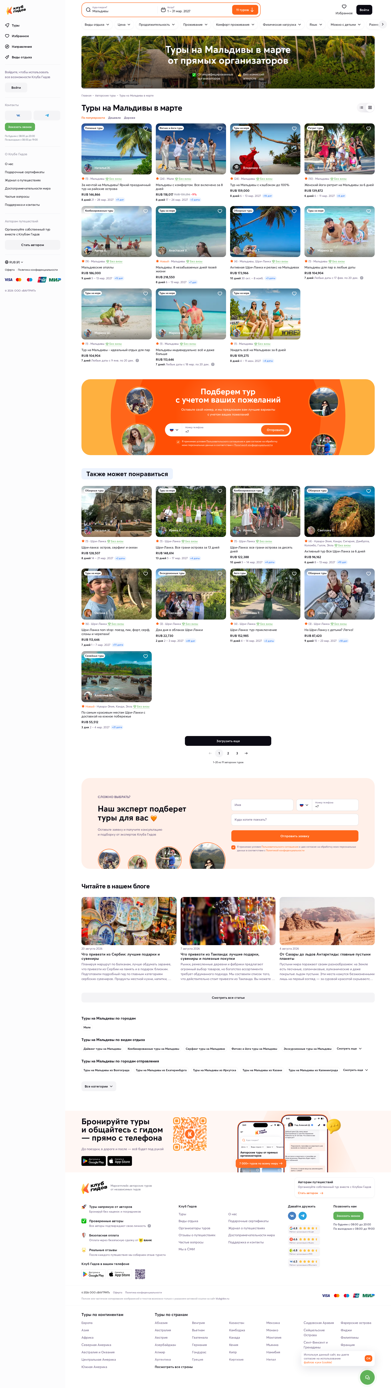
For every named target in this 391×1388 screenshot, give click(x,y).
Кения (233, 1345)
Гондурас (199, 1352)
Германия (199, 1345)
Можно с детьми (343, 24)
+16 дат (267, 195)
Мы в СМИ (187, 1249)
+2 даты (120, 558)
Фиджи (346, 1330)
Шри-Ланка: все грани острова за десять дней (261, 549)
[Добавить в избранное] (145, 128)
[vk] (18, 115)
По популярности (93, 117)
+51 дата (118, 644)
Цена (121, 24)
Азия (85, 1330)
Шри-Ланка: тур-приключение (253, 630)
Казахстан (236, 1323)
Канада (234, 1337)
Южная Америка (94, 1367)
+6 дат (341, 195)
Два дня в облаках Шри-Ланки (179, 630)
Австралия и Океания (98, 1352)
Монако (272, 1330)
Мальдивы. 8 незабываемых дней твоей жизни (186, 269)
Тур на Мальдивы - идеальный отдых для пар (115, 350)
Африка (87, 1337)
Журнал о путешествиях (23, 180)
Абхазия (161, 1323)
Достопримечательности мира (27, 188)
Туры (16, 25)
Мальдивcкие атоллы (97, 267)
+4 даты (268, 360)
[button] (172, 429)
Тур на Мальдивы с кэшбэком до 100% (259, 185)
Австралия (163, 1330)
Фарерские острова (356, 1323)
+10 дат (342, 562)
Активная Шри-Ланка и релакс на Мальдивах (264, 267)
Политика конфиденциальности (38, 269)
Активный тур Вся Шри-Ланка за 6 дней (334, 551)
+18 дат (343, 640)
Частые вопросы (17, 196)
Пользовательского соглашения (224, 441)
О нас (9, 164)
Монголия (273, 1337)
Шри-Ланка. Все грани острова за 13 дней (187, 547)
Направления (22, 46)
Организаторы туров (194, 1228)
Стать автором (308, 1193)
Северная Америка (96, 1345)
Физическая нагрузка (279, 24)
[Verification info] (362, 278)
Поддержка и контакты (22, 205)
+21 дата (117, 727)
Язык (313, 24)
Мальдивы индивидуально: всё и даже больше (185, 352)
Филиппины (350, 1337)
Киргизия (236, 1359)
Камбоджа (237, 1330)
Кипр (233, 1352)
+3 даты (195, 199)
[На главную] (16, 10)
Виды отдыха (22, 57)
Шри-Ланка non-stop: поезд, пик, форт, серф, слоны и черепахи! (115, 632)
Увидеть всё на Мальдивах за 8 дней (258, 350)
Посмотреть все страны (174, 1367)
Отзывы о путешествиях (197, 1235)
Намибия (273, 1352)
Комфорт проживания (232, 24)
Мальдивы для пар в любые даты (329, 267)
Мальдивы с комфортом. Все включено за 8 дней (189, 187)
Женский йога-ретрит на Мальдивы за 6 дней (339, 185)
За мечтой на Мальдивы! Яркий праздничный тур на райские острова (115, 187)
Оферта (10, 269)
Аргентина (163, 1359)
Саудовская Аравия (319, 1323)
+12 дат (119, 278)
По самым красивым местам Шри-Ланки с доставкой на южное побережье (113, 714)
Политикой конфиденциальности (253, 445)
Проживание (193, 24)
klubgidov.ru (222, 1298)
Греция (197, 1359)
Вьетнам (198, 1330)
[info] (149, 1226)
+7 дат (193, 282)
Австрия (161, 1337)
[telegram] (47, 115)
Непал (271, 1359)
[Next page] (246, 753)
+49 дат (190, 640)
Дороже (129, 117)
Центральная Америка (98, 1359)
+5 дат (120, 199)
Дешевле (114, 117)
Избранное (20, 36)
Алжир (160, 1352)
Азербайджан (165, 1345)
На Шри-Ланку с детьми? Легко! (328, 630)
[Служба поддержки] (367, 1377)
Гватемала (200, 1337)
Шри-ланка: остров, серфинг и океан (109, 547)
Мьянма (272, 1345)
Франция (348, 1345)
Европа (86, 1323)
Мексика (273, 1323)
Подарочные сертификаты (24, 172)
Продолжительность (154, 24)
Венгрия (198, 1323)
